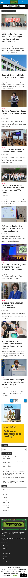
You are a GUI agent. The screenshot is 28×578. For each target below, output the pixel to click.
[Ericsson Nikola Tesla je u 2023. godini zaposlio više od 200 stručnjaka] (14, 367)
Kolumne (5, 558)
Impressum (4, 542)
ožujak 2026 (6, 502)
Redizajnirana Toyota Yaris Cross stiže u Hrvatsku (14, 469)
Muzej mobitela (6, 553)
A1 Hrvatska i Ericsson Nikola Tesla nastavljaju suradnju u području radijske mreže (11, 37)
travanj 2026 (6, 500)
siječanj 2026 (6, 507)
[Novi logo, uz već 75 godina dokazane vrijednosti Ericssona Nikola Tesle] (14, 252)
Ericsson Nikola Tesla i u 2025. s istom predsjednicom (12, 305)
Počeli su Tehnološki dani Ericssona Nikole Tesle (12, 150)
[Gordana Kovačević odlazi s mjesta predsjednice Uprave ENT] (14, 98)
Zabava (5, 556)
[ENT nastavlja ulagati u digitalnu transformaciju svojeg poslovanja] (14, 214)
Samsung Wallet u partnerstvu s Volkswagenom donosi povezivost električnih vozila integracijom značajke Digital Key (14, 473)
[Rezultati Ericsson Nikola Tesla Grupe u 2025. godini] (14, 62)
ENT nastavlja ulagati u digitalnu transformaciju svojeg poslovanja (12, 228)
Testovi (5, 561)
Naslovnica (5, 545)
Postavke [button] (15, 575)
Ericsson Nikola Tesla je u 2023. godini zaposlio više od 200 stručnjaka (12, 382)
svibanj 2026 (6, 497)
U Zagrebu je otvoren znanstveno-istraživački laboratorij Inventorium (11, 343)
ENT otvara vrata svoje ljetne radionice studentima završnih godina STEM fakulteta (13, 189)
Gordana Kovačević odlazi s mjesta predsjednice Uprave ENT (13, 113)
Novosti (3, 32)
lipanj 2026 (5, 494)
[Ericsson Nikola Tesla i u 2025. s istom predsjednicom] (14, 290)
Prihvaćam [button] (23, 575)
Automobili (5, 564)
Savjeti (4, 551)
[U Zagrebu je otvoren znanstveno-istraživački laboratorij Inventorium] (14, 329)
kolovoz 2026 (6, 489)
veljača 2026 (6, 505)
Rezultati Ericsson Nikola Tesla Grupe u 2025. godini (13, 76)
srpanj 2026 (6, 492)
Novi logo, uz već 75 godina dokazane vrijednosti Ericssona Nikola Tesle (13, 266)
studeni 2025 (6, 513)
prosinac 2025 (6, 510)
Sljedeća (25, 400)
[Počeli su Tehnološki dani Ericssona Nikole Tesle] (14, 137)
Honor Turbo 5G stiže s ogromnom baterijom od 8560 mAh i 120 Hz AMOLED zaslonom (14, 482)
